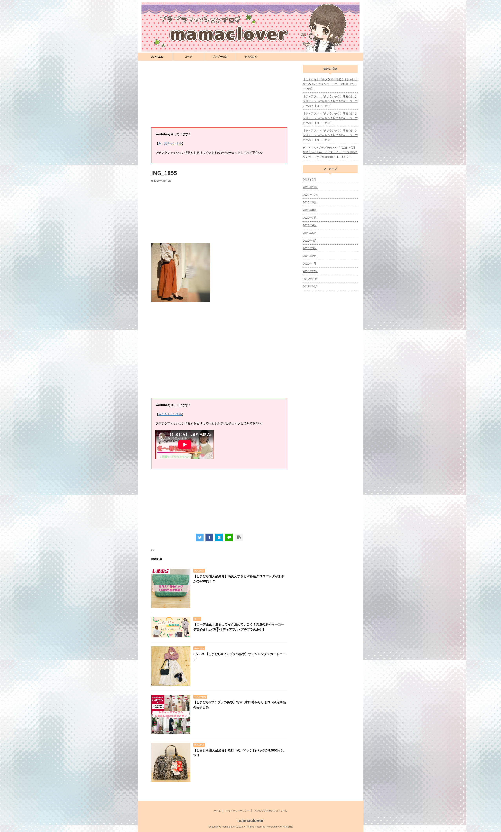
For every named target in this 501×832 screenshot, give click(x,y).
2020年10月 (310, 194)
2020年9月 (310, 202)
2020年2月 (309, 255)
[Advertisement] (219, 96)
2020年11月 (310, 187)
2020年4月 (310, 240)
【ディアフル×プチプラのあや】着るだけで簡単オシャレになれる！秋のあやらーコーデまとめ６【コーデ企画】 (330, 118)
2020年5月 (310, 233)
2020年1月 (309, 263)
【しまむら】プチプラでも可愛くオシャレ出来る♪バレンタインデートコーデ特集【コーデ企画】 (330, 84)
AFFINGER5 (285, 826)
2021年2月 (309, 179)
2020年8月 (310, 210)
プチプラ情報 (219, 56)
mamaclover (250, 820)
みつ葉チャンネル (170, 143)
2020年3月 (310, 248)
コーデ (188, 56)
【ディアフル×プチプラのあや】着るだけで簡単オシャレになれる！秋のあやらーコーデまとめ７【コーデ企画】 (330, 101)
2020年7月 (309, 217)
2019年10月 (310, 286)
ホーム (217, 810)
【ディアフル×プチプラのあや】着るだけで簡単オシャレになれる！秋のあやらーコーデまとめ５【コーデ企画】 (330, 135)
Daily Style (157, 56)
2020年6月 (310, 225)
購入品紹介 (251, 56)
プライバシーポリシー (237, 810)
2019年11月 (310, 278)
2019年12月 (310, 271)
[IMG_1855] (219, 537)
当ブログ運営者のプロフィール (270, 810)
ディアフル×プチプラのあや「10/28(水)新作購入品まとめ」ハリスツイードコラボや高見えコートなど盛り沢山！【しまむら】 (330, 152)
